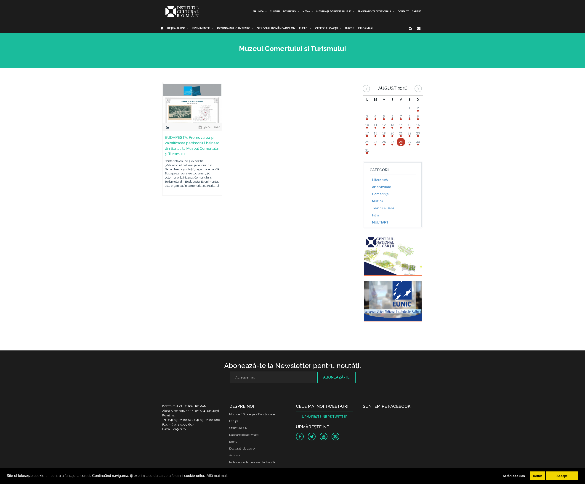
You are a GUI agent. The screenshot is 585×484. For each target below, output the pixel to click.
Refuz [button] (537, 476)
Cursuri (275, 11)
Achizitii (234, 455)
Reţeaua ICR (176, 28)
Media (306, 11)
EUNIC (303, 28)
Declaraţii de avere (242, 448)
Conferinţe (380, 194)
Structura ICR (238, 428)
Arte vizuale (381, 187)
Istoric (233, 441)
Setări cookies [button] (514, 476)
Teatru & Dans (383, 208)
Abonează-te (336, 377)
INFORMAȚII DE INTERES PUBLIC (333, 11)
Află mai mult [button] (217, 476)
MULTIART (380, 222)
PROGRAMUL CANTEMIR (233, 28)
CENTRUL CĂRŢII (326, 28)
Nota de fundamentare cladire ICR (252, 462)
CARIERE (416, 11)
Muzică (377, 201)
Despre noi (289, 11)
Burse (349, 28)
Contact (403, 11)
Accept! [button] (562, 476)
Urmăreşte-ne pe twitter (324, 416)
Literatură (380, 180)
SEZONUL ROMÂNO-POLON (276, 28)
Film (375, 215)
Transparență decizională (374, 11)
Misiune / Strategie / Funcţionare (252, 414)
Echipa (234, 421)
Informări (365, 28)
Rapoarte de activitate (243, 435)
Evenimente (201, 28)
